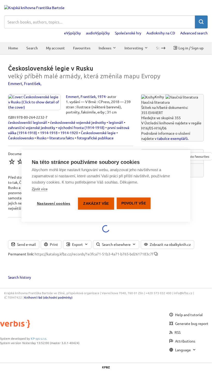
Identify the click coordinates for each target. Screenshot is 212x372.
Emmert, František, (25, 83)
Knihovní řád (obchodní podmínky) (48, 297)
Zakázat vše (96, 204)
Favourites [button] (81, 47)
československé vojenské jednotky (78, 122)
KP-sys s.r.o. (39, 338)
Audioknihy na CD (160, 33)
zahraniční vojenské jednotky (31, 127)
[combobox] (99, 22)
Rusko (41, 137)
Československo (21, 137)
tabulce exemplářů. (173, 138)
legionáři (116, 122)
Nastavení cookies (53, 204)
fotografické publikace (95, 137)
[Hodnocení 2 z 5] (20, 161)
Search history (19, 277)
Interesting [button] (133, 47)
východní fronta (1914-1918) (81, 127)
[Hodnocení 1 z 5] (12, 161)
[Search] (201, 22)
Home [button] (13, 47)
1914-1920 (69, 132)
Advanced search (194, 33)
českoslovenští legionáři (27, 122)
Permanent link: (21, 254)
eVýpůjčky (72, 33)
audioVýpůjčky (98, 33)
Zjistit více (40, 189)
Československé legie (98, 132)
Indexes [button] (105, 47)
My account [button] (55, 47)
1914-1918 (49, 132)
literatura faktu (61, 137)
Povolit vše (133, 203)
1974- (102, 96)
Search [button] (32, 47)
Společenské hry (128, 33)
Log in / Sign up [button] (190, 47)
